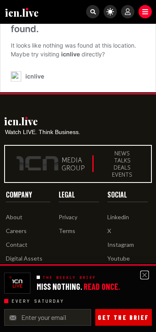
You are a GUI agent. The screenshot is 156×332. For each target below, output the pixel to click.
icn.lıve (22, 12)
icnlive (70, 54)
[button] (145, 11)
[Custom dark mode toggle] (110, 11)
